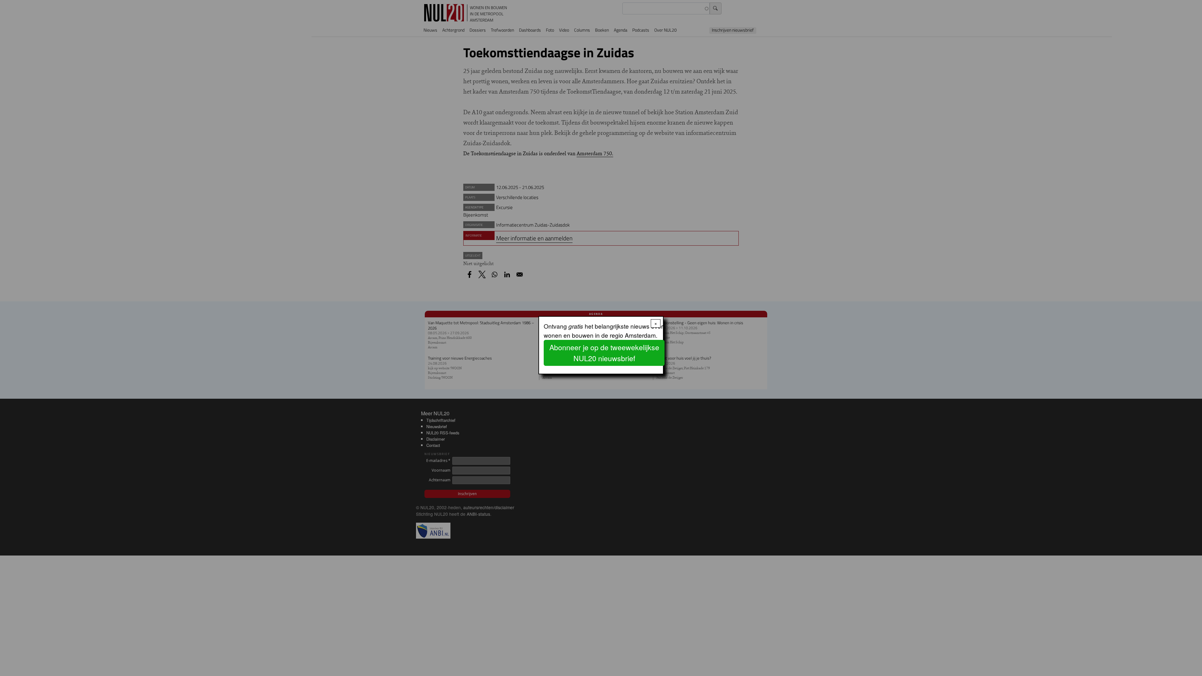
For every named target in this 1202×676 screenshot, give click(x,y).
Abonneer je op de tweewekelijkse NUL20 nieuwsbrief (604, 352)
